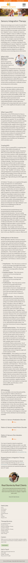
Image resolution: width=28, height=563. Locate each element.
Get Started (5, 545)
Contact (3, 516)
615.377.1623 (7, 1)
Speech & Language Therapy (7, 526)
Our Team (3, 512)
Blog (2, 514)
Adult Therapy (4, 533)
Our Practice (3, 509)
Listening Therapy (5, 532)
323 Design (8, 561)
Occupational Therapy (6, 523)
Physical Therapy (4, 524)
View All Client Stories (14, 496)
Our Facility (3, 510)
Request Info (20, 1)
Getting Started (4, 513)
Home (2, 507)
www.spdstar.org (21, 452)
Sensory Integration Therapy (7, 529)
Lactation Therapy (5, 527)
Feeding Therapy (4, 530)
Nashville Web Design (17, 561)
